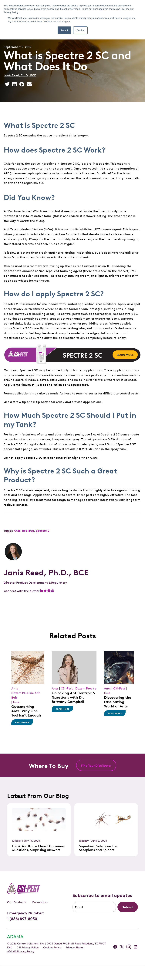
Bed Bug (28, 530)
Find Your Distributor (96, 765)
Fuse (16, 702)
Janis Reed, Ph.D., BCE (20, 75)
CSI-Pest (67, 688)
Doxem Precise (85, 688)
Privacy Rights (74, 947)
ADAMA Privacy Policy (20, 951)
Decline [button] (80, 30)
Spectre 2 (42, 530)
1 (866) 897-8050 (22, 918)
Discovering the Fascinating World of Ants (117, 701)
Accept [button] (64, 30)
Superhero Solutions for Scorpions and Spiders (98, 847)
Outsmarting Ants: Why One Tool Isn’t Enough (26, 710)
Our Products (16, 902)
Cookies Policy (52, 947)
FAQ (9, 947)
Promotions (40, 902)
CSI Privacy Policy (28, 947)
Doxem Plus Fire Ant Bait (25, 695)
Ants (17, 530)
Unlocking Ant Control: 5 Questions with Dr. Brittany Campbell (73, 696)
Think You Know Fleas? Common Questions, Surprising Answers (38, 847)
